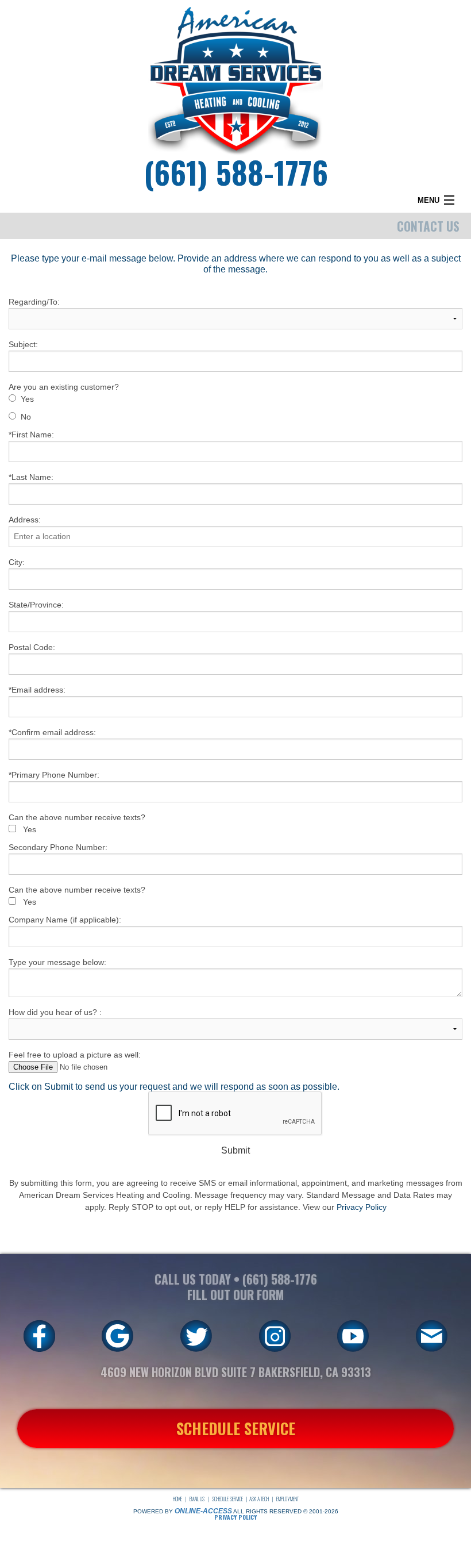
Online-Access (203, 1511)
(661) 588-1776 (236, 171)
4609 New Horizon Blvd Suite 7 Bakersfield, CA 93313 (236, 1372)
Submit (235, 1150)
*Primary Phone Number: (54, 774)
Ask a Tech (259, 1499)
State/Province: (36, 604)
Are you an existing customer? (64, 386)
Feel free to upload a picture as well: (75, 1054)
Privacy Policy (362, 1207)
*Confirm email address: (52, 732)
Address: (25, 519)
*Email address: (37, 689)
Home (177, 1499)
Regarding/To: (34, 301)
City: (17, 562)
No (26, 416)
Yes (27, 398)
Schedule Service (227, 1499)
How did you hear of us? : (55, 1012)
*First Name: (31, 434)
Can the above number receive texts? (77, 817)
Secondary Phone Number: (58, 847)
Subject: (23, 344)
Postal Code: (32, 647)
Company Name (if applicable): (65, 919)
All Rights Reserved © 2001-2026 (285, 1511)
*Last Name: (31, 477)
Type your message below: (57, 962)
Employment (287, 1499)
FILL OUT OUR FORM (235, 1295)
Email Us (197, 1499)
